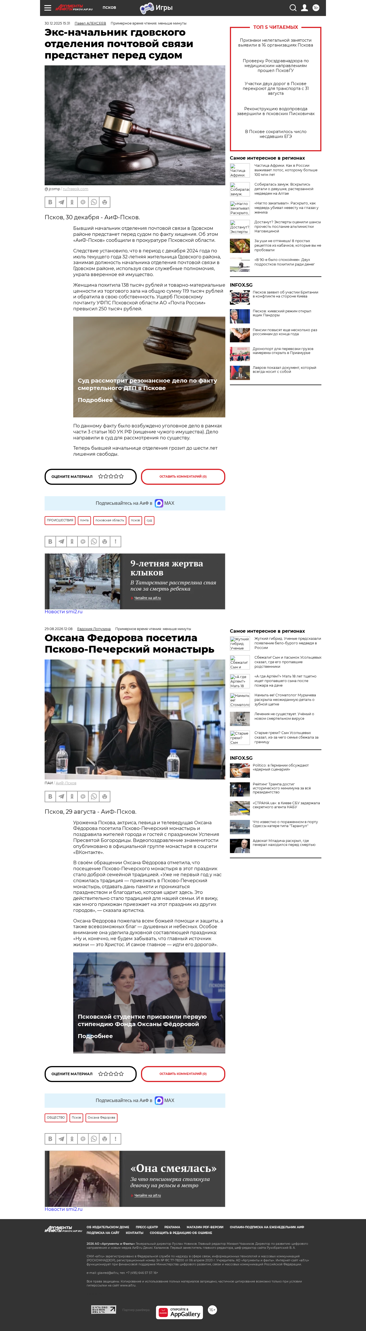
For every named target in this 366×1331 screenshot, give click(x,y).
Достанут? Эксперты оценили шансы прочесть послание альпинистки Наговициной (287, 226)
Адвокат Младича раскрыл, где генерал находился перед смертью (284, 843)
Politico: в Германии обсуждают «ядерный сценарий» (281, 767)
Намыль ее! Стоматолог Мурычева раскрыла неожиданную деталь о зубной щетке (285, 699)
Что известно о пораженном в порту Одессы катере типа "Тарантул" (285, 824)
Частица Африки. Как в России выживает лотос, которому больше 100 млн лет (285, 170)
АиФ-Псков (66, 783)
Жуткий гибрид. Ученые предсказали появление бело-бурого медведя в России (287, 643)
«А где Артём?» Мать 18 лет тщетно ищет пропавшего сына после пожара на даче (285, 680)
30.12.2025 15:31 (57, 23)
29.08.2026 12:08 (59, 629)
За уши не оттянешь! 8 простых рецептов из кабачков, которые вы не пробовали (287, 245)
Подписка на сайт (103, 1233)
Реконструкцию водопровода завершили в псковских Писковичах (276, 111)
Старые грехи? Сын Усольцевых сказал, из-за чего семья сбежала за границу (286, 737)
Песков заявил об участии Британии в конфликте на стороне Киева (285, 294)
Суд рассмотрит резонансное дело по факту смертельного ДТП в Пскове (147, 384)
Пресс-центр (147, 1227)
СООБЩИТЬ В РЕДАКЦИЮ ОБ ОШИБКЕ (181, 1233)
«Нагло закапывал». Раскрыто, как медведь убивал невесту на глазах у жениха (286, 207)
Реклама (172, 1227)
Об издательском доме (108, 1227)
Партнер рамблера (136, 1310)
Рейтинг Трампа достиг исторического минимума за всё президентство (282, 788)
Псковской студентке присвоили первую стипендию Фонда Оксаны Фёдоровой (142, 1020)
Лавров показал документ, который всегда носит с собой (284, 370)
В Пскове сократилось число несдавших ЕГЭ (276, 134)
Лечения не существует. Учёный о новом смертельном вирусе (284, 716)
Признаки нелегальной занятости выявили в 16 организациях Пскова (275, 43)
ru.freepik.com (75, 189)
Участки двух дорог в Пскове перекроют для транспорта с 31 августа (276, 88)
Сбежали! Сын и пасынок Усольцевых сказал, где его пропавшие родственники (287, 662)
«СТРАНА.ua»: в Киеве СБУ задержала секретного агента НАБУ (286, 805)
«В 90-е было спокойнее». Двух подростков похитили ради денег (284, 262)
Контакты (134, 1233)
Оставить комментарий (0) (183, 476)
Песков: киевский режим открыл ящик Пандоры (282, 313)
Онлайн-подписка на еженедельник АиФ (267, 1227)
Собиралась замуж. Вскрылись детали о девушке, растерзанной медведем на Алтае (283, 189)
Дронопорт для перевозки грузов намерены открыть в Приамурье (283, 351)
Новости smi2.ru (64, 611)
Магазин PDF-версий (205, 1227)
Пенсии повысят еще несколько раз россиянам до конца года (285, 332)
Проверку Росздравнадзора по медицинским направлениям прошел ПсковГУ (276, 66)
